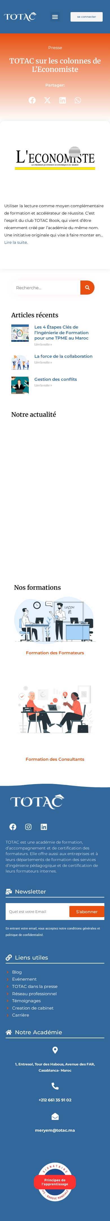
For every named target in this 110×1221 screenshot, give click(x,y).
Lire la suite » (43, 344)
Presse (55, 47)
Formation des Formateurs (55, 652)
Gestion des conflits (55, 379)
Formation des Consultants (55, 759)
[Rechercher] (87, 288)
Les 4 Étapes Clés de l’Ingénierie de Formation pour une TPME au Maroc (61, 332)
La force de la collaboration (63, 356)
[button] (55, 16)
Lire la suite (15, 242)
